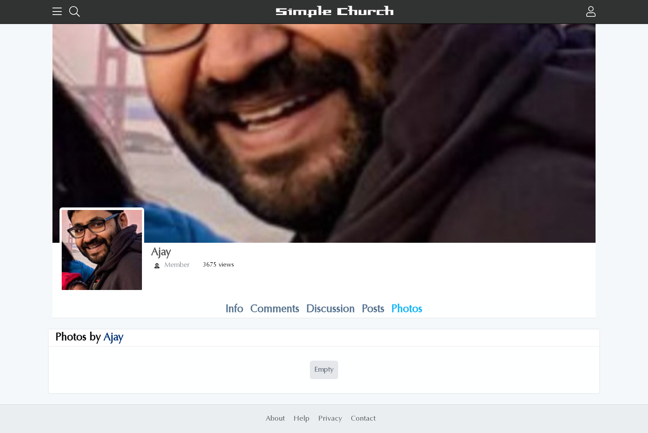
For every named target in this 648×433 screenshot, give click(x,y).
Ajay (113, 337)
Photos (406, 309)
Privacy (330, 418)
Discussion (330, 309)
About (275, 418)
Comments (274, 309)
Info (234, 309)
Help (301, 418)
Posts (373, 309)
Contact (363, 418)
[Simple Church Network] (334, 11)
